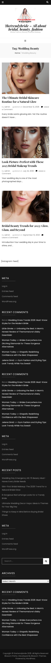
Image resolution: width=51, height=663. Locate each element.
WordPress (30, 658)
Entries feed (7, 291)
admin (7, 107)
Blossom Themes (38, 656)
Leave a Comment (10, 237)
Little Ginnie (7, 328)
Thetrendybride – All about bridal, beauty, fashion (25, 28)
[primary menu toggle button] (25, 41)
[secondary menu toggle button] (3, 2)
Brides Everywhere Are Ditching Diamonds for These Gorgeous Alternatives (22, 343)
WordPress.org (9, 301)
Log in (4, 286)
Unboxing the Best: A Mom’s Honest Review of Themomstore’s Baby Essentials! (22, 332)
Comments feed (10, 296)
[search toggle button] (47, 2)
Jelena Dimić (8, 360)
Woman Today (9, 340)
